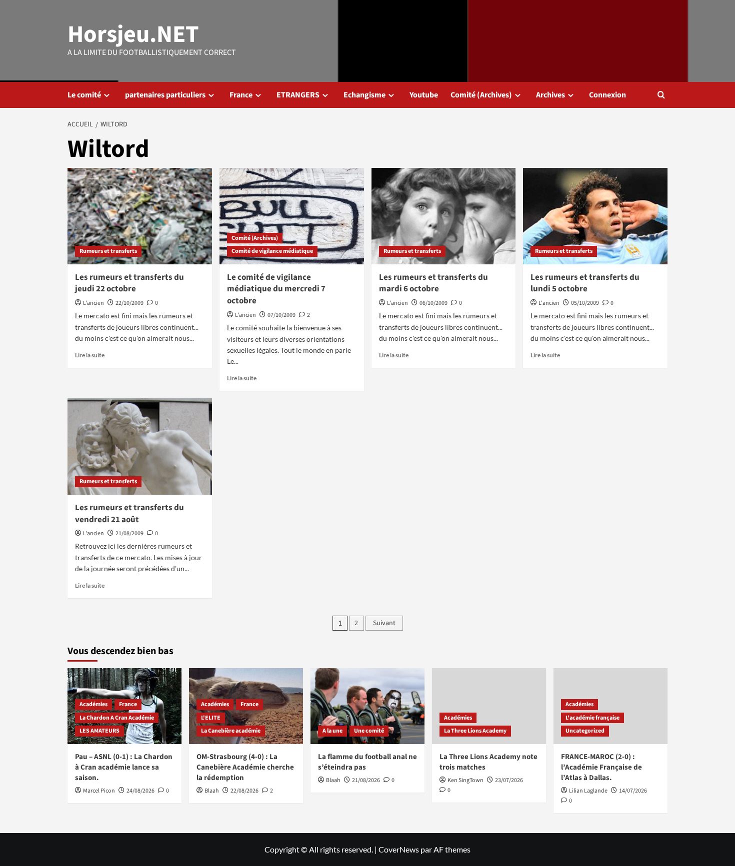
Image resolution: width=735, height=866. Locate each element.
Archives (550, 94)
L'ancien (93, 303)
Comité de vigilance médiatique (272, 251)
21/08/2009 (130, 533)
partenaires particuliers (165, 94)
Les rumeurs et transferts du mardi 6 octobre (433, 283)
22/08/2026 (244, 791)
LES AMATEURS (100, 731)
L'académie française (593, 718)
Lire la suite (89, 355)
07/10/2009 (282, 315)
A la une (332, 731)
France (241, 94)
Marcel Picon (99, 791)
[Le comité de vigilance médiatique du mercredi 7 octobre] (292, 216)
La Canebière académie (230, 731)
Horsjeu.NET (133, 34)
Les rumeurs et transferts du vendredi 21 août (129, 514)
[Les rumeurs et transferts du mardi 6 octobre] (444, 216)
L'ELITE (210, 718)
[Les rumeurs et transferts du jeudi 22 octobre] (140, 216)
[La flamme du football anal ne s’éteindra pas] (367, 706)
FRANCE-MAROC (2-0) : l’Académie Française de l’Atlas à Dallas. (601, 767)
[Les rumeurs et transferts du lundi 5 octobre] (595, 216)
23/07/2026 (509, 780)
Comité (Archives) (481, 94)
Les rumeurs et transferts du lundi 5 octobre (585, 283)
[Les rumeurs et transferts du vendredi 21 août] (140, 446)
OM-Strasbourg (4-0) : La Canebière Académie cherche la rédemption (245, 767)
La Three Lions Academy (475, 731)
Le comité (84, 94)
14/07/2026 (633, 791)
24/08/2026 (140, 791)
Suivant (384, 623)
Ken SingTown (466, 780)
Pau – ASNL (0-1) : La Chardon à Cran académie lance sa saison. (123, 767)
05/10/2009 (585, 303)
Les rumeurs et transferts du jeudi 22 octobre (129, 283)
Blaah (211, 791)
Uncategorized (585, 731)
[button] (661, 94)
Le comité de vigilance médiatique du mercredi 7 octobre (276, 289)
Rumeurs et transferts (108, 251)
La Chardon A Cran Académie (117, 718)
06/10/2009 (434, 303)
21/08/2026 (366, 780)
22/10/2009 (130, 303)
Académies (94, 704)
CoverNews (398, 849)
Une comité (369, 731)
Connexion (607, 94)
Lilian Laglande (588, 791)
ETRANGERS (298, 94)
